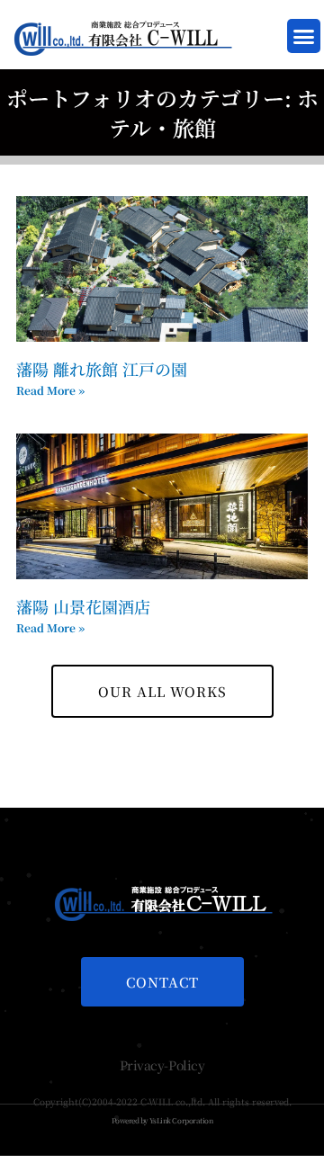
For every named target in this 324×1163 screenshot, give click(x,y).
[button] (304, 36)
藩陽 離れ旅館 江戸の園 (101, 368)
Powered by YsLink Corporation (162, 1120)
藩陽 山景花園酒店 (83, 606)
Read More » (50, 390)
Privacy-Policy (162, 1065)
